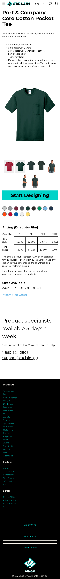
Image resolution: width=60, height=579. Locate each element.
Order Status (9, 471)
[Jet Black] (33, 208)
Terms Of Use (9, 497)
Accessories (8, 391)
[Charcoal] (22, 208)
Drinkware (8, 404)
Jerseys (6, 420)
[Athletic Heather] (10, 208)
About (6, 484)
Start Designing (30, 195)
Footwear (7, 407)
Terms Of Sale (9, 503)
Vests (5, 452)
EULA (6, 506)
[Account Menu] (3, 3)
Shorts (6, 442)
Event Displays (10, 397)
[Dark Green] (28, 208)
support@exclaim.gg (20, 358)
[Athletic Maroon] (16, 208)
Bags (5, 394)
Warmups (8, 455)
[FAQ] (37, 3)
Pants (6, 433)
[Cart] (50, 3)
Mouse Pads (9, 426)
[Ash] (4, 208)
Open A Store (30, 536)
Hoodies (7, 413)
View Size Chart (15, 295)
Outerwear (8, 430)
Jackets (6, 417)
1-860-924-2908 (15, 352)
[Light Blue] (45, 208)
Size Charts (8, 478)
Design (6, 400)
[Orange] (4, 214)
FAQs (6, 468)
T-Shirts (6, 449)
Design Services (30, 548)
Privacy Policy (9, 500)
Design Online (30, 525)
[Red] (10, 214)
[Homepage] (19, 3)
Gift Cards (8, 481)
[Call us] (56, 3)
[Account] (43, 3)
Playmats (7, 436)
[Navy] (51, 208)
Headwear (8, 410)
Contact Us (8, 474)
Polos (5, 439)
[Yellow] (28, 214)
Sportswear (8, 423)
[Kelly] (39, 208)
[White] (22, 214)
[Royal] (16, 214)
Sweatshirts (8, 446)
